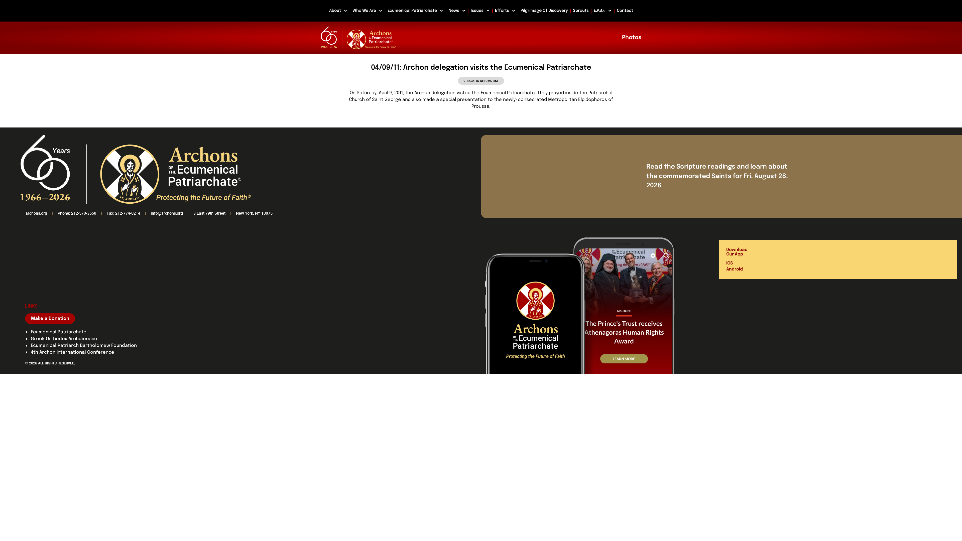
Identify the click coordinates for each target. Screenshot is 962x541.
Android (734, 269)
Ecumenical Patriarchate (412, 11)
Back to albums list (483, 81)
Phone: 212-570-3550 (77, 213)
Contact (625, 11)
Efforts (502, 11)
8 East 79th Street (209, 213)
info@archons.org (167, 213)
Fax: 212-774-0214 (123, 213)
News (453, 11)
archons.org (36, 213)
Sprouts (581, 11)
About (335, 11)
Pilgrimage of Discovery (544, 11)
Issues (477, 11)
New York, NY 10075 (254, 213)
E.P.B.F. (599, 11)
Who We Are (364, 11)
